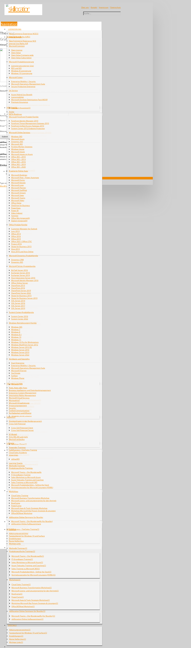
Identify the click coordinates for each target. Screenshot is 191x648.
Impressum (103, 7)
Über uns (85, 7)
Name (3, 120)
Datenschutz (115, 7)
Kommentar (5, 115)
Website (3, 131)
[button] (9, 24)
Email (3, 126)
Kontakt (94, 7)
